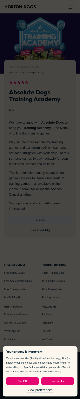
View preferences (40, 390)
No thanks (57, 381)
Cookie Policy (53, 371)
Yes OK (22, 381)
